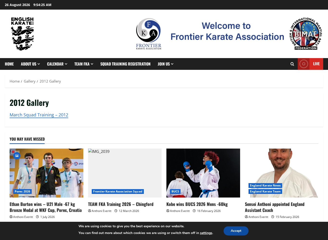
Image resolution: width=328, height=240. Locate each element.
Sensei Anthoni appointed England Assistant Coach (274, 207)
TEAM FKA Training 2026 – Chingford (120, 204)
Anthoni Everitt (23, 217)
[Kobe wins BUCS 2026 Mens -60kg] (203, 173)
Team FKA (82, 64)
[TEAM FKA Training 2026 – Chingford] (125, 173)
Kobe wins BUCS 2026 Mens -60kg (197, 204)
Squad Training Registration (125, 64)
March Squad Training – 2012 (39, 115)
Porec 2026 (22, 191)
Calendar (55, 64)
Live (316, 63)
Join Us (164, 64)
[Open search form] (292, 64)
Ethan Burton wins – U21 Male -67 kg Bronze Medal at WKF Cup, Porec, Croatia (46, 207)
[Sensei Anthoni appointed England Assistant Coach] (282, 173)
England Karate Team (265, 191)
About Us (28, 64)
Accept (236, 230)
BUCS (175, 191)
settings (206, 233)
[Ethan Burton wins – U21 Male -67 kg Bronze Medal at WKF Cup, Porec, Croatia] (46, 173)
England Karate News (265, 185)
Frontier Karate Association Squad (117, 191)
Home (9, 64)
